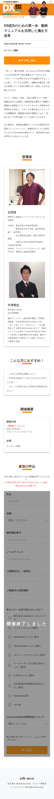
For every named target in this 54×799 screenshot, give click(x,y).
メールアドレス (15, 552)
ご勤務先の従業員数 (18, 590)
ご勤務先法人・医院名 (19, 571)
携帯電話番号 (14, 532)
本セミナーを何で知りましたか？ (25, 609)
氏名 (9, 494)
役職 (9, 513)
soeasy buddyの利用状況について (25, 717)
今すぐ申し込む (27, 60)
